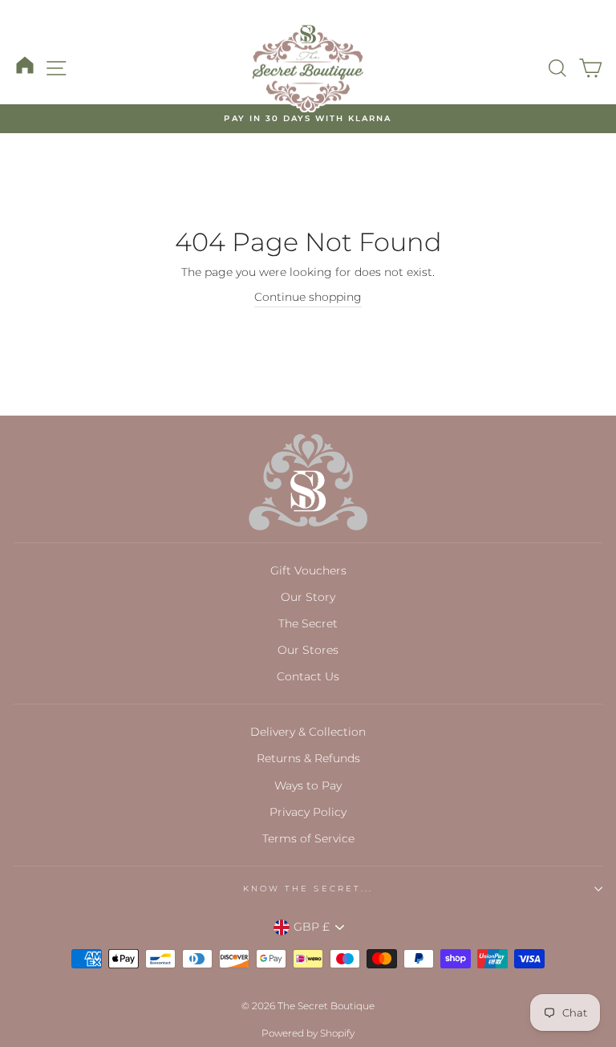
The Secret (308, 623)
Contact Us (308, 676)
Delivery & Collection (308, 731)
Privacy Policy (308, 812)
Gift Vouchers (308, 570)
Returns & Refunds (308, 758)
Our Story (308, 596)
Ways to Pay (308, 785)
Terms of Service (308, 838)
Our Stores (308, 649)
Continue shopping (308, 296)
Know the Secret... (308, 888)
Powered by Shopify (308, 1033)
